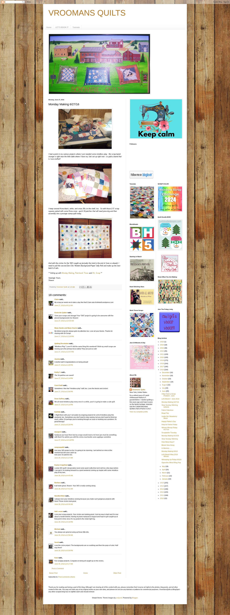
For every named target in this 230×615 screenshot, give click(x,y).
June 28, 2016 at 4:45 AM (63, 475)
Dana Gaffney (59, 399)
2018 (162, 364)
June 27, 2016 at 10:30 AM (64, 321)
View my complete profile (139, 412)
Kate (56, 558)
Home (48, 27)
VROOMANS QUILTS (87, 12)
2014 (162, 486)
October (165, 379)
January (165, 479)
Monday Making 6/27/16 (170, 402)
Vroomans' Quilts (138, 390)
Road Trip (165, 413)
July (163, 388)
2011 (162, 495)
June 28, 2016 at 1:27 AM (63, 458)
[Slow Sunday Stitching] (169, 271)
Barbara (57, 483)
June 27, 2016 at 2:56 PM (63, 391)
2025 (162, 342)
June (164, 391)
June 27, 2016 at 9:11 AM (63, 305)
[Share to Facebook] (88, 287)
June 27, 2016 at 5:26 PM (63, 425)
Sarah (56, 542)
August (164, 385)
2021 (162, 354)
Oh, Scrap (96, 273)
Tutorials (76, 27)
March (164, 473)
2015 (162, 483)
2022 (162, 351)
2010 (162, 498)
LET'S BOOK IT (62, 27)
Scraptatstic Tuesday (169, 433)
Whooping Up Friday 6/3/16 (171, 459)
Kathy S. (57, 372)
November (166, 376)
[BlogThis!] (83, 287)
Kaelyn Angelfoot (60, 465)
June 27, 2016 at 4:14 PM (63, 405)
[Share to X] (85, 287)
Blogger (135, 598)
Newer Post (53, 573)
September (166, 382)
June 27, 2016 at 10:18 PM (64, 440)
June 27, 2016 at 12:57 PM (64, 352)
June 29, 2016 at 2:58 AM (63, 535)
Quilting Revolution (61, 343)
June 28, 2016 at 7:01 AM (63, 489)
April (164, 470)
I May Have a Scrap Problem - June (169, 395)
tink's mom (58, 511)
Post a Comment (58, 568)
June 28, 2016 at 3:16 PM (63, 522)
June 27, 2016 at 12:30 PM (64, 336)
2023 (162, 348)
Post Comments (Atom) (66, 577)
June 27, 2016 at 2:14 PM (63, 378)
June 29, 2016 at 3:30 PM (63, 551)
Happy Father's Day (169, 421)
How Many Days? (168, 442)
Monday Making (68, 273)
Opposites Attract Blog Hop (171, 463)
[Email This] (80, 287)
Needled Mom (59, 496)
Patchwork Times (82, 273)
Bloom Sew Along (168, 445)
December (166, 372)
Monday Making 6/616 (170, 451)
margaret (57, 432)
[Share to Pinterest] (90, 287)
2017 (162, 367)
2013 (162, 489)
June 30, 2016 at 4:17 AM (63, 564)
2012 (162, 492)
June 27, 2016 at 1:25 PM (63, 365)
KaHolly (57, 412)
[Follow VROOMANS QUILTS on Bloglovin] (141, 178)
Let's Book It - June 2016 (170, 399)
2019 (162, 360)
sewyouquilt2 (59, 447)
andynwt (119, 598)
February (165, 476)
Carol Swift (58, 385)
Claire (56, 299)
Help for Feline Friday (169, 424)
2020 (162, 357)
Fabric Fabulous (167, 410)
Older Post (117, 573)
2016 (162, 370)
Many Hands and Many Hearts (65, 328)
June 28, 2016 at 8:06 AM (63, 504)
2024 (162, 345)
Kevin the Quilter (60, 313)
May (163, 466)
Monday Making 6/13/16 (170, 436)
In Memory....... (167, 448)
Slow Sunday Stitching (170, 439)
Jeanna (57, 359)
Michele (57, 529)
